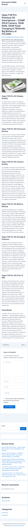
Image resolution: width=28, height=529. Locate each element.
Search (3, 425)
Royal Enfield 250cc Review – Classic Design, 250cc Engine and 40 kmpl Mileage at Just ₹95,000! (13, 449)
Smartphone (5, 515)
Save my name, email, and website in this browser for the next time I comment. (13, 400)
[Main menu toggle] (24, 3)
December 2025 (6, 501)
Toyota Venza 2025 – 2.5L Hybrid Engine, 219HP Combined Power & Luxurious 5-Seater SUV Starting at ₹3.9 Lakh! (14, 474)
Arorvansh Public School (9, 3)
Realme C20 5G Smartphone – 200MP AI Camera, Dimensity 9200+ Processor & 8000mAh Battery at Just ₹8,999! (12, 455)
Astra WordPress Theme (17, 525)
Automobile (5, 512)
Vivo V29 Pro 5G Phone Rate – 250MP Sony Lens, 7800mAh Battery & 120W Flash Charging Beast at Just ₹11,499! (13, 468)
